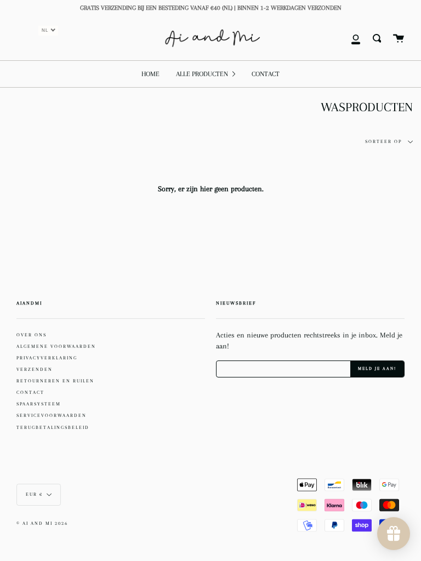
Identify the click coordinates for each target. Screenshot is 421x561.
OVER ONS (31, 334)
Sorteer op (384, 141)
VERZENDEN (34, 369)
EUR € (34, 494)
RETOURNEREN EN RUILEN (55, 380)
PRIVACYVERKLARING (46, 357)
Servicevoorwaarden (51, 415)
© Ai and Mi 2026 (42, 523)
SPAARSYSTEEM (38, 404)
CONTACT (30, 392)
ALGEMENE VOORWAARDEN (56, 346)
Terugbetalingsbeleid (52, 427)
